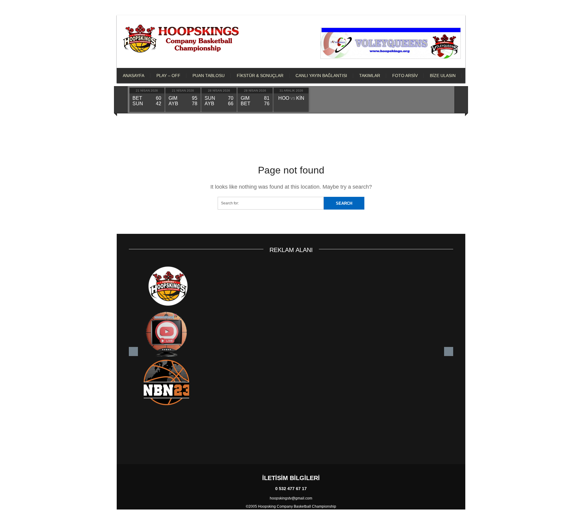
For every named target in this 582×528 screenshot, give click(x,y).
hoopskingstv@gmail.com (291, 498)
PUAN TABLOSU (208, 75)
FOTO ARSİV (405, 75)
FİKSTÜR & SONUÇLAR (260, 75)
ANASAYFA (133, 75)
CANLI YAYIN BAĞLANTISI (321, 75)
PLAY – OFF (168, 75)
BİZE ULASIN (443, 75)
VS (291, 98)
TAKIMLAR (369, 75)
